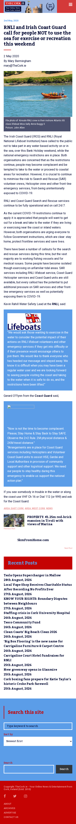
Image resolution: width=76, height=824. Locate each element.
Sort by (8, 734)
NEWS (49, 508)
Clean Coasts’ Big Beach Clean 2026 (30, 632)
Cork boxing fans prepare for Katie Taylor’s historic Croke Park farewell (37, 681)
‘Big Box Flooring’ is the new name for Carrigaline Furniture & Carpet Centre (34, 644)
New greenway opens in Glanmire (30, 670)
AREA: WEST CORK (35, 508)
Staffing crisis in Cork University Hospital (37, 613)
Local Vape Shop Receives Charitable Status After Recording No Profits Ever (38, 587)
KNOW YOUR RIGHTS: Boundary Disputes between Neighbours (35, 601)
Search (8, 762)
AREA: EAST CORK (14, 508)
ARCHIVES (9, 808)
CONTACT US (11, 817)
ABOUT (7, 804)
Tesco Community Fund (22, 622)
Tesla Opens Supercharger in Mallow (32, 575)
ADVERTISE (10, 812)
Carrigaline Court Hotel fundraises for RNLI (34, 658)
